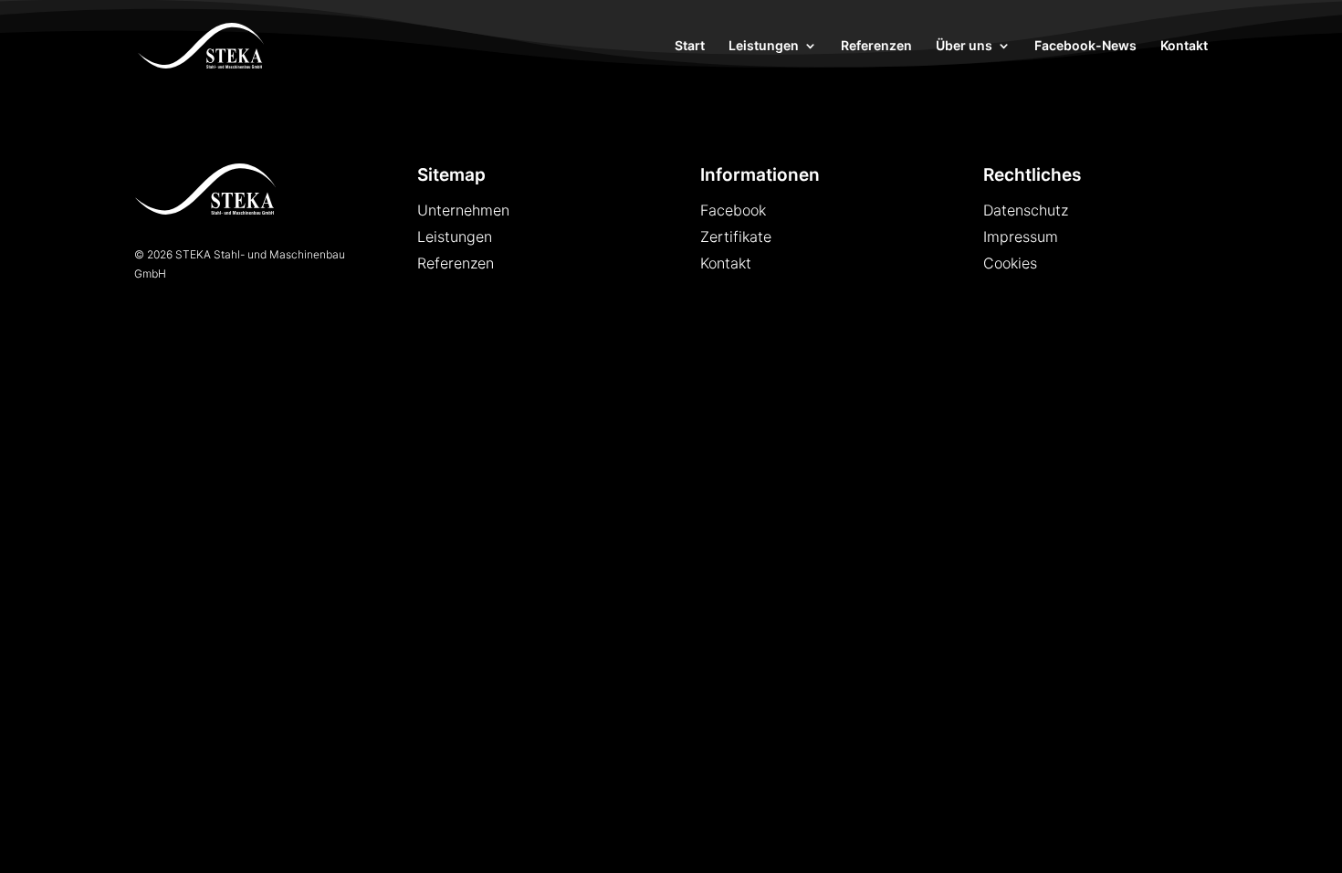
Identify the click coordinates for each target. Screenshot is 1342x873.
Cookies (1010, 263)
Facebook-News (1085, 46)
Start (690, 46)
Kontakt (1184, 46)
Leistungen (764, 46)
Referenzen (876, 46)
